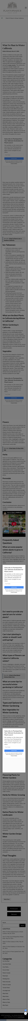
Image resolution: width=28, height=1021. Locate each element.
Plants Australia (6, 981)
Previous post (14, 908)
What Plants (6, 996)
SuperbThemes (21, 1017)
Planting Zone (6, 978)
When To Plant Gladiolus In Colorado (12, 946)
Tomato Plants (6, 987)
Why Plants (5, 1005)
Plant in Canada (6, 972)
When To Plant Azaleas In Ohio (11, 941)
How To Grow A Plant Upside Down (12, 951)
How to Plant (6, 970)
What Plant (7, 899)
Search (4, 922)
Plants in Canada (7, 984)
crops (16, 83)
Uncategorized (6, 990)
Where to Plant (6, 1002)
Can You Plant (6, 961)
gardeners (18, 62)
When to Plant (6, 999)
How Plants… (6, 967)
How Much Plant (7, 964)
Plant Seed (5, 975)
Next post (14, 914)
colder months (12, 65)
